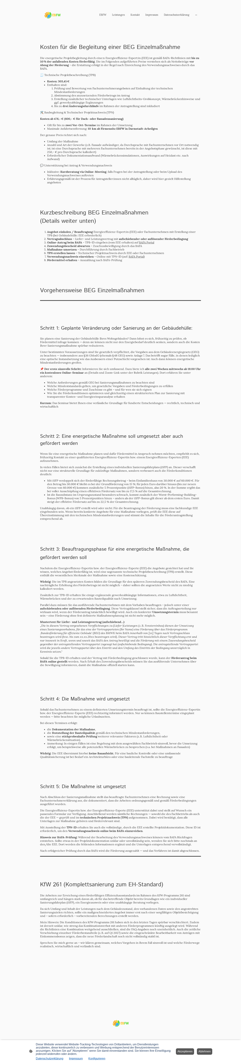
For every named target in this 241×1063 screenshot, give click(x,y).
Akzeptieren (184, 1051)
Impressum (76, 1058)
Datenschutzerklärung (49, 1058)
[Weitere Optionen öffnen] (196, 15)
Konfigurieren (96, 1058)
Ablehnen (204, 1051)
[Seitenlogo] (52, 15)
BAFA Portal (146, 242)
